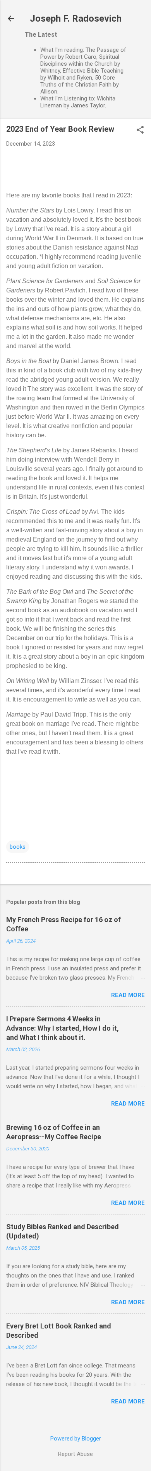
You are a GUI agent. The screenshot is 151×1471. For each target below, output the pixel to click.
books (18, 846)
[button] (140, 130)
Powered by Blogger (75, 1438)
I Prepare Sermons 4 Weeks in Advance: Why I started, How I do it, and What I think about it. (62, 1028)
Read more (128, 995)
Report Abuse (75, 1454)
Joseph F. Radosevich (76, 18)
